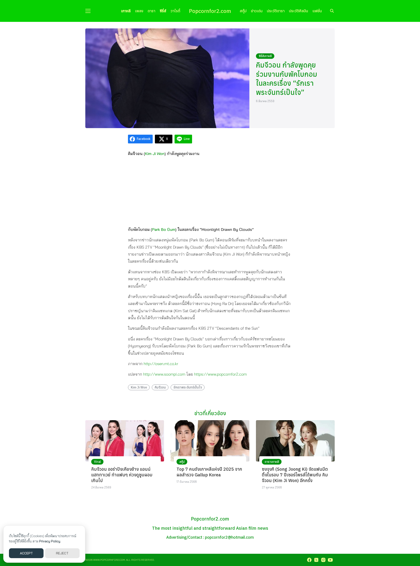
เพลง (139, 10)
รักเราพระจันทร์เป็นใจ (187, 387)
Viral (97, 462)
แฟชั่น (317, 10)
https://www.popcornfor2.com (220, 374)
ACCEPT (26, 553)
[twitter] (316, 560)
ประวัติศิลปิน (298, 10)
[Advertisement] (210, 191)
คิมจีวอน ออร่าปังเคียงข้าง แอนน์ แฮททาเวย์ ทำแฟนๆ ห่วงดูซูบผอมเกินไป (121, 474)
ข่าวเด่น (256, 10)
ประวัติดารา (276, 10)
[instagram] (323, 560)
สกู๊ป (243, 10)
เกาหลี (126, 10)
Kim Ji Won (154, 153)
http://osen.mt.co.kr (161, 363)
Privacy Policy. (50, 541)
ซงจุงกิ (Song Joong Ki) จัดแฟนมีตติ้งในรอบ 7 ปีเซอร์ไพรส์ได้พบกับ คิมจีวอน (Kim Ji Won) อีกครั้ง (295, 474)
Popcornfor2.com (210, 10)
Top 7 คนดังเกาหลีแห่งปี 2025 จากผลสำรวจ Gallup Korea (209, 472)
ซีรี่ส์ (163, 10)
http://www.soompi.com (164, 374)
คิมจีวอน (160, 387)
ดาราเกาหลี (272, 462)
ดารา (151, 10)
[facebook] (309, 560)
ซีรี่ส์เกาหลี (265, 56)
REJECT (62, 553)
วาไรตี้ (175, 10)
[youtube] (330, 560)
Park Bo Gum (163, 229)
